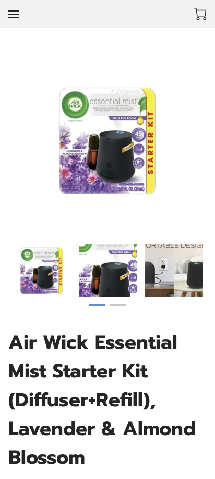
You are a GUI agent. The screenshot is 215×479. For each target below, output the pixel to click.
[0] (200, 14)
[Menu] (13, 14)
